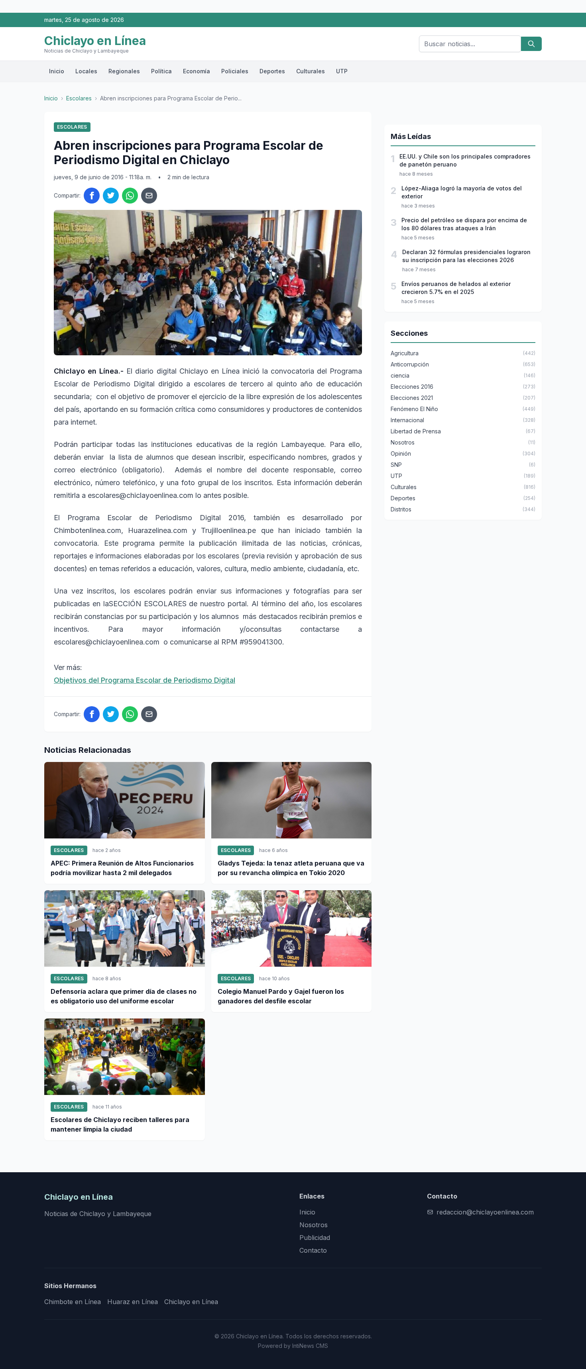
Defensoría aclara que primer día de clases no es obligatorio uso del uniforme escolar (124, 996)
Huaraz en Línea (132, 1302)
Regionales (124, 71)
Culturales (310, 71)
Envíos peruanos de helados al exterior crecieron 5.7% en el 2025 (456, 287)
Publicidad (314, 1238)
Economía (196, 71)
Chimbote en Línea (72, 1302)
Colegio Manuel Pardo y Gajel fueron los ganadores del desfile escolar (281, 996)
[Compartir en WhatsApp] (130, 196)
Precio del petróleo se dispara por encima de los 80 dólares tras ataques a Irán (464, 224)
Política (161, 71)
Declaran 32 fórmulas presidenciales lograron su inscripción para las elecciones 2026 (466, 256)
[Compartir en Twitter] (111, 196)
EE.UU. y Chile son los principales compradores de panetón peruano (465, 160)
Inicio (56, 71)
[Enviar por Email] (149, 196)
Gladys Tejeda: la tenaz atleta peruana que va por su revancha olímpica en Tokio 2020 (291, 868)
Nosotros (313, 1225)
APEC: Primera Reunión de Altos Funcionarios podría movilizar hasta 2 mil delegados (122, 868)
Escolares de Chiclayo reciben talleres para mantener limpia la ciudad (120, 1124)
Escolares (79, 98)
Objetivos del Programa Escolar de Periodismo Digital (144, 680)
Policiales (234, 71)
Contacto (313, 1250)
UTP (342, 71)
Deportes (272, 71)
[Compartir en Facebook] (92, 196)
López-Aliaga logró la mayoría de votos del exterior (461, 192)
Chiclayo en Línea (191, 1302)
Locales (86, 71)
